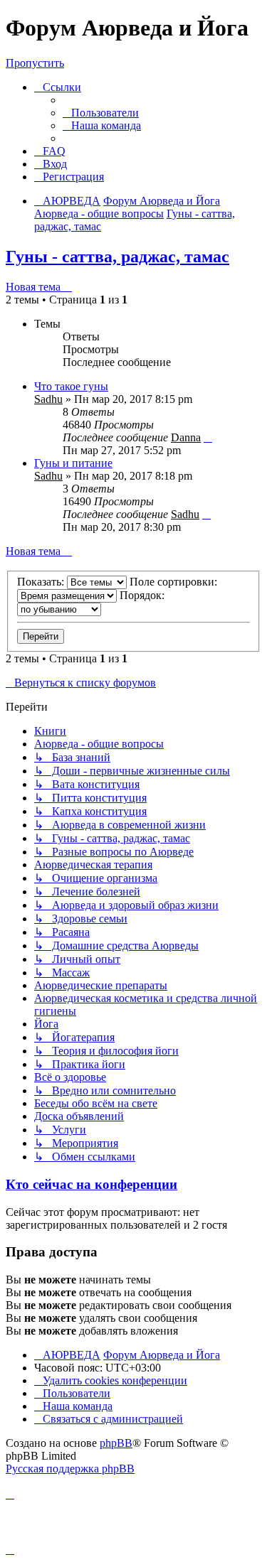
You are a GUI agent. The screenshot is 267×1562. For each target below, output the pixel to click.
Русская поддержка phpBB (70, 1469)
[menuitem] (101, 113)
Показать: (42, 582)
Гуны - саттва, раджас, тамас (117, 256)
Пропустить (35, 63)
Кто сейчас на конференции (91, 1184)
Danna (186, 437)
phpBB (116, 1443)
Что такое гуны (71, 386)
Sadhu (48, 399)
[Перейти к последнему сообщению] (208, 437)
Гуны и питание (73, 463)
